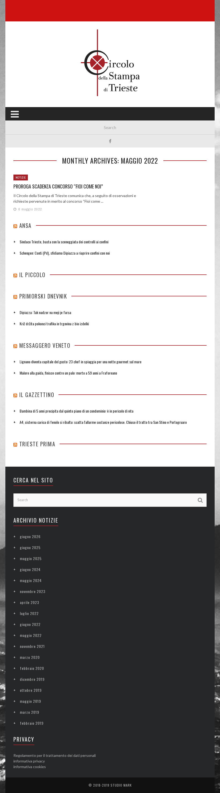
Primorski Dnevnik (43, 296)
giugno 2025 (30, 547)
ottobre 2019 (31, 690)
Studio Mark (121, 785)
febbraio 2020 (32, 668)
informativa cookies (29, 766)
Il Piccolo (32, 275)
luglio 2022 (29, 613)
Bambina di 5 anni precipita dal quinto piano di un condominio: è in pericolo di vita (76, 411)
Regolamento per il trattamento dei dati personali (54, 755)
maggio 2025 (31, 558)
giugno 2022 (30, 624)
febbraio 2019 (31, 723)
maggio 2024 (31, 580)
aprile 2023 (29, 602)
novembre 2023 (32, 591)
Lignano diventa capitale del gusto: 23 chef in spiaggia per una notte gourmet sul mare (80, 361)
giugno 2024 (30, 569)
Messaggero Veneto (45, 345)
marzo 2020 (30, 657)
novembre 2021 (32, 646)
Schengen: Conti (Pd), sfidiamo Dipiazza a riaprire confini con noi (65, 253)
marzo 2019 (29, 712)
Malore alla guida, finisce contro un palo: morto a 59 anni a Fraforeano (68, 373)
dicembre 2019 (32, 679)
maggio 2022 (31, 635)
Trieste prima (37, 444)
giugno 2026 (30, 536)
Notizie (21, 177)
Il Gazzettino (36, 395)
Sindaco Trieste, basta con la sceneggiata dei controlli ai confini (64, 241)
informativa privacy (29, 761)
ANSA (25, 225)
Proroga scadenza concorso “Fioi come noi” (58, 186)
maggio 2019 (30, 701)
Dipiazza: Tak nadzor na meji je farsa (45, 312)
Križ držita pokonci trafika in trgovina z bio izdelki (54, 323)
